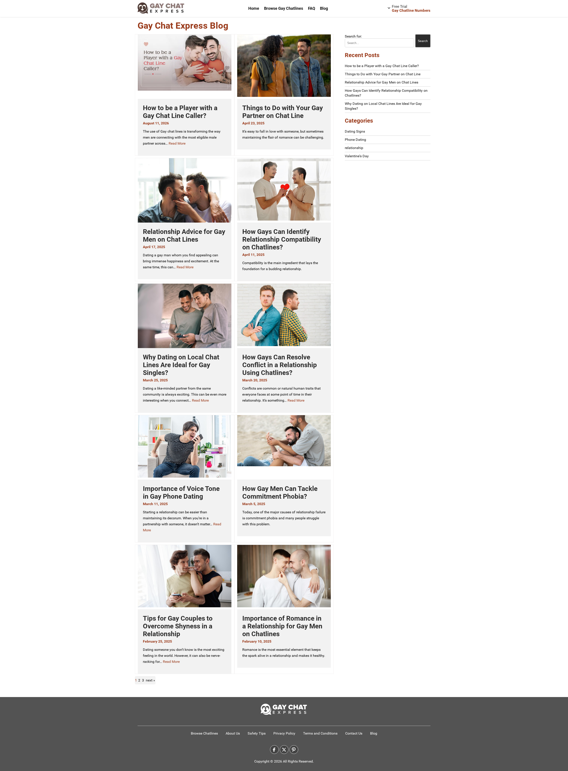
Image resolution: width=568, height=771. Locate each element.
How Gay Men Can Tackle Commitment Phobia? (280, 492)
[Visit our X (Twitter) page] (284, 749)
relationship (354, 148)
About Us (233, 733)
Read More (177, 143)
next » (150, 680)
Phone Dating (355, 139)
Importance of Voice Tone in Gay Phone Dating (181, 492)
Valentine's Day (357, 156)
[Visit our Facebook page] (274, 749)
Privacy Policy (284, 733)
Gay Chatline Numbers (411, 8)
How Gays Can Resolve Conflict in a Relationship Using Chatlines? (279, 365)
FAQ (311, 8)
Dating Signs (355, 131)
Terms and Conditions (320, 733)
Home (253, 8)
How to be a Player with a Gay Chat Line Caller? (180, 112)
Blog (324, 8)
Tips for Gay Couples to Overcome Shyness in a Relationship (178, 626)
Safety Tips (257, 733)
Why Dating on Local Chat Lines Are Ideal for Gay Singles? (181, 365)
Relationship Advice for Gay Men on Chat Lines (184, 235)
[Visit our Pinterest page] (294, 749)
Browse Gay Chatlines (283, 8)
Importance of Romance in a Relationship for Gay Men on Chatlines (282, 626)
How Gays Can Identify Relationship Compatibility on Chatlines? (281, 239)
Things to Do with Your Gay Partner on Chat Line (282, 112)
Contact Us (353, 733)
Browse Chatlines (204, 733)
